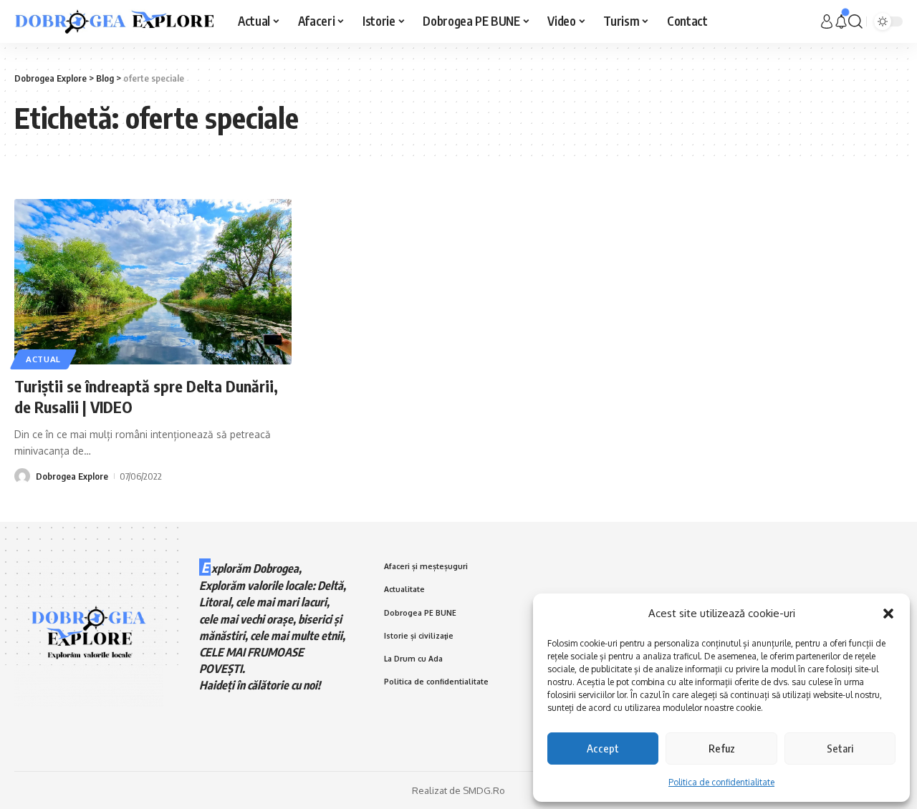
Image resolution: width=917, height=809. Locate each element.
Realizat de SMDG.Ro (458, 790)
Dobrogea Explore (72, 476)
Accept (603, 748)
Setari (840, 748)
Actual (43, 359)
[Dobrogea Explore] (114, 21)
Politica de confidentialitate (721, 782)
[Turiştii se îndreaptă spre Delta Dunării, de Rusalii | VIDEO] (153, 282)
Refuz (722, 748)
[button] (888, 613)
